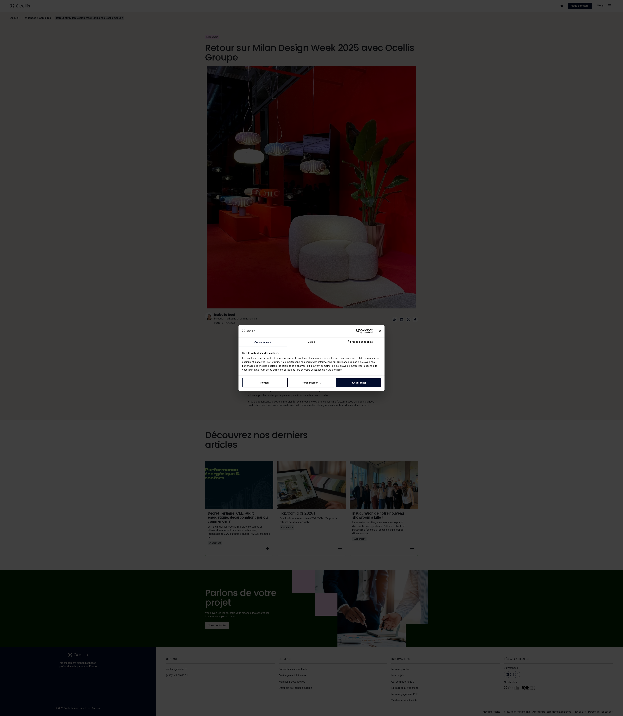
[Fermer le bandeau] (380, 331)
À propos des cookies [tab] (360, 341)
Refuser (264, 382)
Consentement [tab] (262, 342)
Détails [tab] (312, 341)
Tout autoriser (358, 382)
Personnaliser (310, 382)
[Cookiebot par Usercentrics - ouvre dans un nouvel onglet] (358, 331)
